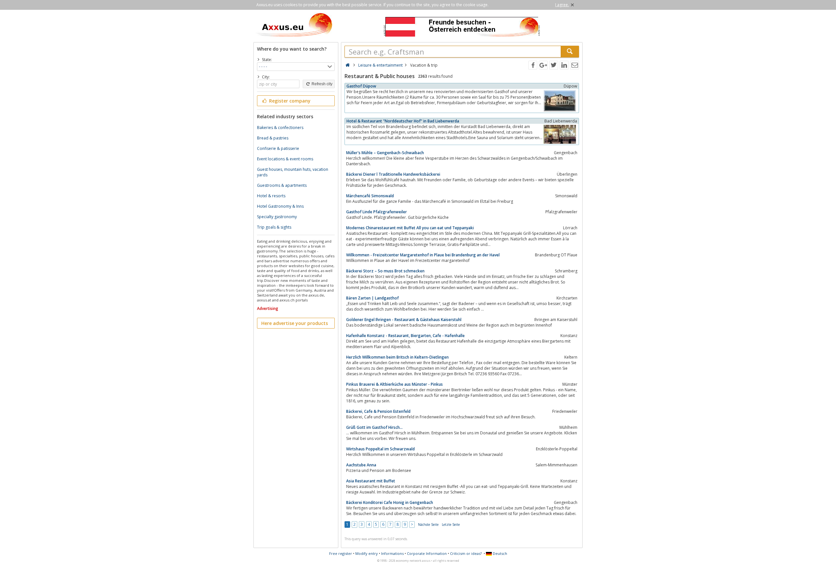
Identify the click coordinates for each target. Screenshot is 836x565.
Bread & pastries (272, 138)
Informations (392, 553)
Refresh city (321, 84)
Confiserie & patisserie (278, 148)
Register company (289, 101)
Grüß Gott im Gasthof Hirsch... (374, 427)
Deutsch (499, 553)
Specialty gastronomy (277, 216)
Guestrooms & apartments (282, 185)
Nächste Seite (428, 524)
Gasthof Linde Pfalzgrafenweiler (376, 212)
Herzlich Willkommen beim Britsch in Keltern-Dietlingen (397, 357)
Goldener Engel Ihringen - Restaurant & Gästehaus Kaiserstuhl (403, 319)
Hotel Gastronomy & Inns (280, 206)
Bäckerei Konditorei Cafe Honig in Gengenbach (389, 502)
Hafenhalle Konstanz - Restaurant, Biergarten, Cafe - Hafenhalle (405, 335)
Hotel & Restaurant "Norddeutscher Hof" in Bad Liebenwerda (402, 121)
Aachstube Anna (361, 465)
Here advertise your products (294, 323)
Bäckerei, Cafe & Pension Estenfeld (378, 411)
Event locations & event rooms (285, 159)
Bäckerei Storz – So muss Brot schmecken (385, 271)
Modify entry (366, 553)
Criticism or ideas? (466, 553)
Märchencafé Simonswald (370, 196)
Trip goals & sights (274, 227)
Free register (340, 553)
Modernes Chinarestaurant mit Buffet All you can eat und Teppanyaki (410, 228)
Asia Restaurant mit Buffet (370, 481)
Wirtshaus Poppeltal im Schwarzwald (380, 449)
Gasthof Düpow (361, 86)
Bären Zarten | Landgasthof (372, 298)
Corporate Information (427, 553)
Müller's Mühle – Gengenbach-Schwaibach (385, 152)
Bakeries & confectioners (280, 127)
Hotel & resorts (271, 196)
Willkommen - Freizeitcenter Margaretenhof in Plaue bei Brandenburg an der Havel (423, 255)
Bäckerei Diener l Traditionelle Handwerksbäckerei (393, 174)
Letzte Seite (451, 524)
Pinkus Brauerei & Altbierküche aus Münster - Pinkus (394, 384)
